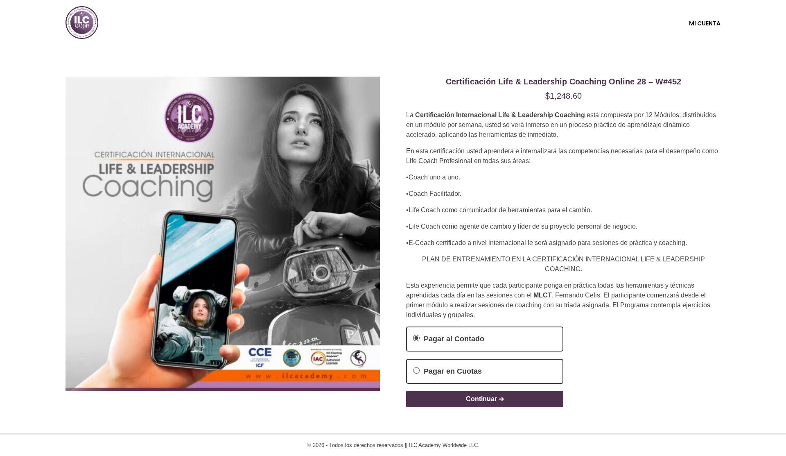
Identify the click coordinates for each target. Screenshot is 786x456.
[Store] (82, 22)
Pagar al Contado (453, 339)
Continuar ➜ (485, 398)
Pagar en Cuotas (452, 371)
